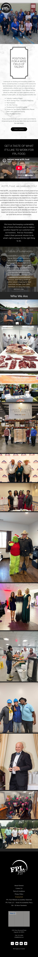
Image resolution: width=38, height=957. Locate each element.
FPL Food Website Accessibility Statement (19, 899)
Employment (19, 897)
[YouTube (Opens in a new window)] (16, 943)
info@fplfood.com (19, 937)
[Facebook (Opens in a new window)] (21, 943)
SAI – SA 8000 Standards (19, 905)
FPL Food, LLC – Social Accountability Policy (19, 902)
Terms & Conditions (19, 891)
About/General (19, 885)
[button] (33, 6)
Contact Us (19, 888)
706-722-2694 (19, 935)
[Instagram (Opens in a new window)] (12, 943)
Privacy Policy (19, 894)
